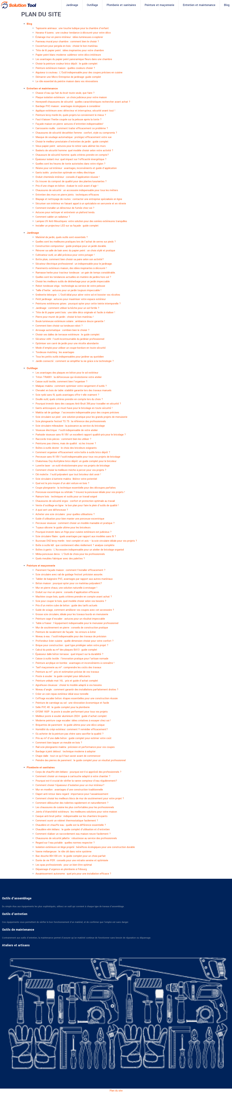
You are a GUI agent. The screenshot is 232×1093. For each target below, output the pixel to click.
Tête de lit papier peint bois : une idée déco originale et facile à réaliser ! (75, 312)
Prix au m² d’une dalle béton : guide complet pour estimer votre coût (73, 738)
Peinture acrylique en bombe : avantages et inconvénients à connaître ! (74, 663)
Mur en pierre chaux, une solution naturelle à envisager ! (66, 588)
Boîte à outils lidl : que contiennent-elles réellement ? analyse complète (74, 545)
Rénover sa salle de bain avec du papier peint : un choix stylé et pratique (75, 250)
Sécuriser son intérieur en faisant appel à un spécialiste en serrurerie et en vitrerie (80, 203)
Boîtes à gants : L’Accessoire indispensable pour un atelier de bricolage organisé (79, 550)
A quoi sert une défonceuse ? (51, 510)
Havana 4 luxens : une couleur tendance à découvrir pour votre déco (73, 33)
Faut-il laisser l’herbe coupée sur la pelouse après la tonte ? (68, 119)
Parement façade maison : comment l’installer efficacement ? (70, 570)
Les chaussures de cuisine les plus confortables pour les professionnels (74, 807)
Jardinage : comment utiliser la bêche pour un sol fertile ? (67, 308)
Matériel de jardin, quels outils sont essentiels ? (61, 237)
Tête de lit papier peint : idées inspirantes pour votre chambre (69, 50)
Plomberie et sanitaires (121, 5)
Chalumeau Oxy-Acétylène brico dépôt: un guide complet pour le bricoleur (76, 461)
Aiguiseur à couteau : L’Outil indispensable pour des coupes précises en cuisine (78, 72)
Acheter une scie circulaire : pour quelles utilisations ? (65, 514)
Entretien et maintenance (199, 5)
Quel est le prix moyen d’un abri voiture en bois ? (62, 483)
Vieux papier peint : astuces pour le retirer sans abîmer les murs (70, 146)
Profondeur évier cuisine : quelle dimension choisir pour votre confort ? (74, 641)
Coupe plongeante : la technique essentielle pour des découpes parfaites (75, 488)
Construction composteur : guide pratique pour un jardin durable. (70, 246)
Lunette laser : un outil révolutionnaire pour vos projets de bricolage (72, 465)
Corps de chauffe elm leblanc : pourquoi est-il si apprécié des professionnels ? (78, 772)
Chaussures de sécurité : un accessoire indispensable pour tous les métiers (76, 190)
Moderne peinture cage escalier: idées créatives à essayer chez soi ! (73, 720)
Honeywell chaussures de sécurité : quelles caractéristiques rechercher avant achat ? (82, 102)
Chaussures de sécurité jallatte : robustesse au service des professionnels (76, 838)
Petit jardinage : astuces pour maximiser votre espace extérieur (70, 299)
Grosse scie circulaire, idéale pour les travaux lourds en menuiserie (71, 614)
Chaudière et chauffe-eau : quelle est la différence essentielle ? (70, 825)
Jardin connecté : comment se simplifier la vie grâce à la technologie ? (74, 361)
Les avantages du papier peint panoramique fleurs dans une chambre (73, 59)
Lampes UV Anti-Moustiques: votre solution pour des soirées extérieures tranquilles (81, 221)
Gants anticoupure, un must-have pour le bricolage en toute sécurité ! (74, 408)
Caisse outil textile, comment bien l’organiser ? (61, 381)
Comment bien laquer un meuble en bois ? (58, 742)
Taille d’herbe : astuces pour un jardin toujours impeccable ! (68, 290)
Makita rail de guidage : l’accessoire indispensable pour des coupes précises (77, 412)
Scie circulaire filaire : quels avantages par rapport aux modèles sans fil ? (75, 536)
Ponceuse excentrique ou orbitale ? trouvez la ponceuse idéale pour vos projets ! (80, 492)
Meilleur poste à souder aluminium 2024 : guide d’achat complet (71, 716)
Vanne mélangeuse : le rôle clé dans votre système (63, 851)
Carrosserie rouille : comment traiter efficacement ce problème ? (71, 128)
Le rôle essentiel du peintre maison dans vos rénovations (66, 81)
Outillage (92, 5)
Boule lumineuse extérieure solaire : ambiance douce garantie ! (70, 321)
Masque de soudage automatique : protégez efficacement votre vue (73, 137)
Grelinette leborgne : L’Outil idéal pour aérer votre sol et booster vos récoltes (77, 295)
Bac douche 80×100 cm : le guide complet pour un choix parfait (70, 856)
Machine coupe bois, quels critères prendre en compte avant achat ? (73, 596)
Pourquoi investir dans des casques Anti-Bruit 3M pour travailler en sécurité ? (78, 404)
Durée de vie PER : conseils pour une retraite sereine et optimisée (71, 860)
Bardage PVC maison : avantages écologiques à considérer (67, 106)
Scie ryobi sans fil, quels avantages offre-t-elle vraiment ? (67, 395)
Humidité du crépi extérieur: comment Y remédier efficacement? (71, 729)
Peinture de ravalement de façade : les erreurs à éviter (65, 632)
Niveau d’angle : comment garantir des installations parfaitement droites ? (76, 689)
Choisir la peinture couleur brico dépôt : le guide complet (66, 64)
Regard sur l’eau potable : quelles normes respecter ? (65, 843)
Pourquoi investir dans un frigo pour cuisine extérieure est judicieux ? (73, 532)
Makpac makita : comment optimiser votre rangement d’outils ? (71, 386)
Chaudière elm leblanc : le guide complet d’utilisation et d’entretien (72, 829)
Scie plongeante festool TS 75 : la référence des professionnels (70, 421)
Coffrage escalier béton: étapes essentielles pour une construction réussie (76, 698)
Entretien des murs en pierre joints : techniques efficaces (67, 195)
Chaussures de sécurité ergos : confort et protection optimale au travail (75, 501)
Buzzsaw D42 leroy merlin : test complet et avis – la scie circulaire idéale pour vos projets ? (86, 541)
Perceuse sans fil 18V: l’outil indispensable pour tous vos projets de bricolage (77, 457)
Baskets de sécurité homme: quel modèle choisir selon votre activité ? (74, 150)
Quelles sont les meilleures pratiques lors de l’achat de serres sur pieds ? (75, 242)
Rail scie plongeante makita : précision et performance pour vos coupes (75, 747)
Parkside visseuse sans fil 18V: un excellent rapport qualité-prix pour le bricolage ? (80, 434)
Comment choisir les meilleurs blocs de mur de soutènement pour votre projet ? (79, 798)
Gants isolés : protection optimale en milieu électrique (65, 172)
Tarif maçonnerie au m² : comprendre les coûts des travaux (68, 667)
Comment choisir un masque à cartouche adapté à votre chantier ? (72, 776)
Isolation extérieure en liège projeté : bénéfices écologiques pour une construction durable (85, 847)
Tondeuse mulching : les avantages (54, 352)
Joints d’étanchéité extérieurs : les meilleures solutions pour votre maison (76, 812)
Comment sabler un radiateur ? (52, 217)
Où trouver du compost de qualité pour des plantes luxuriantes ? (71, 181)
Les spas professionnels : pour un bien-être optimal (63, 865)
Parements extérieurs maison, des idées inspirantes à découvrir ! (71, 268)
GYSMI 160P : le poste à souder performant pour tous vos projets (71, 712)
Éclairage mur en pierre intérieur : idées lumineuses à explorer (69, 37)
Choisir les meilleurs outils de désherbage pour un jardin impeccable (72, 281)
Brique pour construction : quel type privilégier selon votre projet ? (71, 645)
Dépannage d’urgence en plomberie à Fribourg (61, 869)
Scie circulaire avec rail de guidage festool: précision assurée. (69, 574)
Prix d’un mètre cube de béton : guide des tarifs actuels (66, 605)
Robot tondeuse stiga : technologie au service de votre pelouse (70, 286)
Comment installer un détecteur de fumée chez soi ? (64, 208)
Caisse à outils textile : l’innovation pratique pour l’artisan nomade (71, 658)
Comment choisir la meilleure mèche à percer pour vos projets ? (70, 470)
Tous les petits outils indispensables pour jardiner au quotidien (69, 357)
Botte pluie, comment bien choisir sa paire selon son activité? (69, 259)
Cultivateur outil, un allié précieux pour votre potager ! (65, 255)
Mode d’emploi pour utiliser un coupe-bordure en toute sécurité (70, 348)
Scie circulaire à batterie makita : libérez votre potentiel (66, 479)
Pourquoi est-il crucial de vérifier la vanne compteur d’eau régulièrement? (76, 781)
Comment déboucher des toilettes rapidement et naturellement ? (72, 803)
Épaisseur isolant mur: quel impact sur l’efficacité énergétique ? (70, 159)
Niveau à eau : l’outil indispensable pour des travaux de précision (70, 636)
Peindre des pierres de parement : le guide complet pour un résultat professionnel (80, 760)
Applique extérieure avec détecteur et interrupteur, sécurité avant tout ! (75, 110)
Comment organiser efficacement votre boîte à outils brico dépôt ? (72, 452)
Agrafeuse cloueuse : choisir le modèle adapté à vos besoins (68, 685)
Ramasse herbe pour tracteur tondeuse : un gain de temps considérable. (75, 272)
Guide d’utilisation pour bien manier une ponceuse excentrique (69, 519)
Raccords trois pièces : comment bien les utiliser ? (63, 439)
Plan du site (116, 1090)
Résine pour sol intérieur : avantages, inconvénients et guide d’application (76, 168)
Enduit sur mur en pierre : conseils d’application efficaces (67, 592)
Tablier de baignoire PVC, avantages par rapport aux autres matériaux (74, 579)
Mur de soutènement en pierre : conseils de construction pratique (71, 627)
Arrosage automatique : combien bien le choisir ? (62, 330)
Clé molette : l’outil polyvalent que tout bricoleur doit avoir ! (68, 474)
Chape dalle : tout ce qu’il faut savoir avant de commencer (68, 756)
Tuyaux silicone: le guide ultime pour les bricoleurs (63, 527)
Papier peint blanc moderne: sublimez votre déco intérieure (68, 55)
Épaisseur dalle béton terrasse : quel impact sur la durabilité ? (69, 654)
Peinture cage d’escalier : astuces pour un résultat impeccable (70, 619)
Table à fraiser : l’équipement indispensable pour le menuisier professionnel (76, 623)
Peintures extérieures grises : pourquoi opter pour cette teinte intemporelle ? (78, 303)
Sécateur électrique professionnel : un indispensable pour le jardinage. (73, 264)
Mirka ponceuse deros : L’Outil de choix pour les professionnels (70, 554)
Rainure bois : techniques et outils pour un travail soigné (66, 496)
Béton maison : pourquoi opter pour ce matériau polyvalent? (68, 583)
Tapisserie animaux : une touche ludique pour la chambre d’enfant (72, 28)
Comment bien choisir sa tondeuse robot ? (59, 326)
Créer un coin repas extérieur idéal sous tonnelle (61, 694)
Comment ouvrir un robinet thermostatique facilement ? (66, 820)
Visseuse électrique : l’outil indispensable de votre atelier (66, 430)
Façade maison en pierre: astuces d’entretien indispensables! (69, 124)
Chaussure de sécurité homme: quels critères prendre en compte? (72, 155)
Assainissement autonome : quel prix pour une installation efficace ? (73, 874)
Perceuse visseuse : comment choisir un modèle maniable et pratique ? (75, 523)
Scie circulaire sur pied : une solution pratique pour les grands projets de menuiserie (81, 417)
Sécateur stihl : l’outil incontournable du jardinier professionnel (69, 339)
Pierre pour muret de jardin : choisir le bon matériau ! (64, 317)
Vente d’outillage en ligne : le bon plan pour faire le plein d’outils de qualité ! (77, 505)
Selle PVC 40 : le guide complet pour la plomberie (62, 707)
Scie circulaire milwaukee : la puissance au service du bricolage (70, 426)
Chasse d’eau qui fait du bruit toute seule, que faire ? (65, 93)
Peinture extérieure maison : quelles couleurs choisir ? (65, 68)
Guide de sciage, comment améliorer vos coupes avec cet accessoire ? (74, 610)
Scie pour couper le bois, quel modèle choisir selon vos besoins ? (70, 601)
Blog (226, 5)
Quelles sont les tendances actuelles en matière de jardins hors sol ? (73, 277)
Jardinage (72, 5)
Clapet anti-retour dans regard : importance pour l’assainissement (71, 794)
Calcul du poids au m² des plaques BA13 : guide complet (66, 650)
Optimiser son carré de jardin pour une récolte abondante (67, 343)
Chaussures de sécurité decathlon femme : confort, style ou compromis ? (76, 133)
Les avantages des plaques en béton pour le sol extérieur (66, 373)
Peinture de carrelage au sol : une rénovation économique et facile (72, 703)
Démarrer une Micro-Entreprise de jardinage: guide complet (68, 77)
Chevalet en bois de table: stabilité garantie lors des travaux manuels (73, 390)
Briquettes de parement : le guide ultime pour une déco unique (70, 725)
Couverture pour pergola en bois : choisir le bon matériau (66, 46)
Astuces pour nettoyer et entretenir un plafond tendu (65, 212)
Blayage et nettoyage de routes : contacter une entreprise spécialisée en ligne (78, 199)
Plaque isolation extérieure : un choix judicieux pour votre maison (71, 97)
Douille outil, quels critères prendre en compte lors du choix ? (69, 399)
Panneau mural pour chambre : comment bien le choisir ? (67, 41)
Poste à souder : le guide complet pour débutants (62, 676)
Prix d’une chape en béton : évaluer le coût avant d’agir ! (66, 186)
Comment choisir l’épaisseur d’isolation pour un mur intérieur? (69, 785)
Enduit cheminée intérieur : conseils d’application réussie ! (67, 177)
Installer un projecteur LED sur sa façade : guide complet (67, 226)
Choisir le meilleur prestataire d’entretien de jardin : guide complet (71, 141)
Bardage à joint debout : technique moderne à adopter (65, 751)
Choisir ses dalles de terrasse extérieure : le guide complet (67, 334)
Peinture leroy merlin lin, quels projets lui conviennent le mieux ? (70, 115)
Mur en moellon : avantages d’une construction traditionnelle (69, 789)
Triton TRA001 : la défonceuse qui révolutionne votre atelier (68, 377)
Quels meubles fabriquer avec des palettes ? (60, 558)
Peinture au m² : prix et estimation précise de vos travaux (67, 672)
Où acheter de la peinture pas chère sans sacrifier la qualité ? (69, 734)
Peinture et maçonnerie (159, 5)
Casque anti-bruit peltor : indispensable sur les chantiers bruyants (71, 816)
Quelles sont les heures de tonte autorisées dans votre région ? (70, 164)
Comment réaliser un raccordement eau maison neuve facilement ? (73, 834)
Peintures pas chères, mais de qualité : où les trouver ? (65, 443)
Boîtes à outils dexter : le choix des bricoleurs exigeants (66, 448)
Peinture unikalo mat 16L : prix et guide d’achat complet (66, 681)
